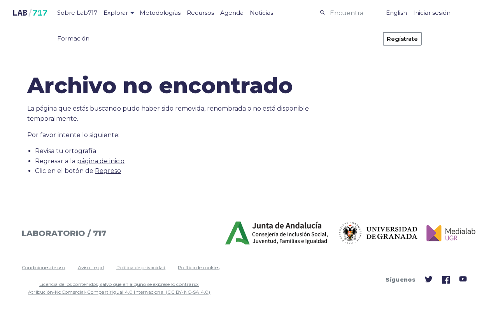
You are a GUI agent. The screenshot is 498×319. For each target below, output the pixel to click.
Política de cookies (198, 267)
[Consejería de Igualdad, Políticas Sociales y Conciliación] (277, 233)
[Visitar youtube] (463, 280)
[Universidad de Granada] (378, 233)
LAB (30, 13)
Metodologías (160, 12)
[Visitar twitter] (429, 281)
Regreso (108, 170)
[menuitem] (77, 13)
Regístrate (402, 38)
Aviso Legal (91, 267)
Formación (73, 38)
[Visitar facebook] (446, 282)
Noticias (261, 12)
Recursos (200, 12)
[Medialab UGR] (447, 233)
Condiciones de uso (43, 267)
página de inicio (100, 161)
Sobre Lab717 (77, 12)
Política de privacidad (140, 267)
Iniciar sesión (432, 12)
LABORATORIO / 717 (64, 233)
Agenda (232, 12)
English (396, 12)
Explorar (115, 12)
